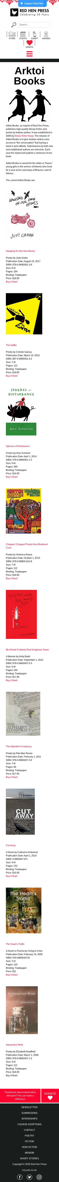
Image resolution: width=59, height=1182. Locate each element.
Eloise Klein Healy (24, 136)
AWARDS (46, 38)
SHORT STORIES (29, 1158)
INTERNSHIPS (29, 1118)
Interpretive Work (14, 1045)
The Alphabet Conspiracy (19, 746)
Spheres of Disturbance (18, 446)
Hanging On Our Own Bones (20, 251)
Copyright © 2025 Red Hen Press (29, 1164)
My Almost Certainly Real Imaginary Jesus (27, 649)
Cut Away (11, 845)
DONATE (29, 47)
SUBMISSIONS (29, 1113)
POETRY (29, 1136)
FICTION (29, 1141)
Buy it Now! (11, 282)
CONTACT (29, 1130)
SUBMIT (34, 38)
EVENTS (23, 38)
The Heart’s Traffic (15, 944)
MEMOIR (29, 1153)
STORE (12, 38)
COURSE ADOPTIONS (29, 1124)
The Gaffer (11, 345)
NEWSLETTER (29, 1107)
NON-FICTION (29, 1147)
